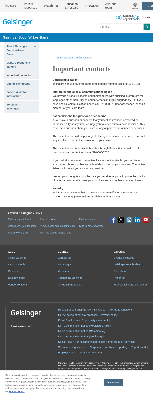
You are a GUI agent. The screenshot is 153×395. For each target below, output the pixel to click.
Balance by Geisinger (70, 277)
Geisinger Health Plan (127, 264)
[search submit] (147, 27)
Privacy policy (109, 314)
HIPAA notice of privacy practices (78, 314)
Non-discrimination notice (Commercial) (81, 331)
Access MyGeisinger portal (22, 226)
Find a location (87, 219)
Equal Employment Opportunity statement (83, 320)
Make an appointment (19, 219)
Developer (100, 309)
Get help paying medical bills (55, 232)
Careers (13, 271)
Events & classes (124, 257)
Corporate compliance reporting (108, 347)
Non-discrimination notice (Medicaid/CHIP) (83, 325)
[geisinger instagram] (129, 220)
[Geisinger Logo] (18, 22)
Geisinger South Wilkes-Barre (25, 37)
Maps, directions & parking (18, 64)
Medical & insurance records (131, 284)
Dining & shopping (18, 83)
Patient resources (30, 5)
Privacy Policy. (17, 391)
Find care (10, 5)
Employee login (67, 352)
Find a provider (48, 219)
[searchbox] (121, 27)
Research (119, 277)
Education (120, 271)
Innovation (92, 5)
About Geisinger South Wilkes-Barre (17, 50)
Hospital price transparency (74, 309)
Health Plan (51, 5)
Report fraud (138, 347)
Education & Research (72, 5)
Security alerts (16, 277)
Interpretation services (121, 341)
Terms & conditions (121, 309)
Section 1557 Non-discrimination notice (81, 341)
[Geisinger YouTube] (146, 220)
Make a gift (64, 264)
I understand (113, 382)
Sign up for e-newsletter (91, 226)
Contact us (64, 257)
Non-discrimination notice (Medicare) (80, 336)
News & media (16, 264)
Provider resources (91, 352)
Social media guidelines (72, 347)
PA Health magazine (70, 284)
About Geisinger (17, 257)
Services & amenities (13, 106)
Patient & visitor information (17, 94)
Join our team (110, 5)
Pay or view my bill (18, 232)
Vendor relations (17, 284)
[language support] (135, 6)
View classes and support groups (57, 226)
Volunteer (63, 271)
